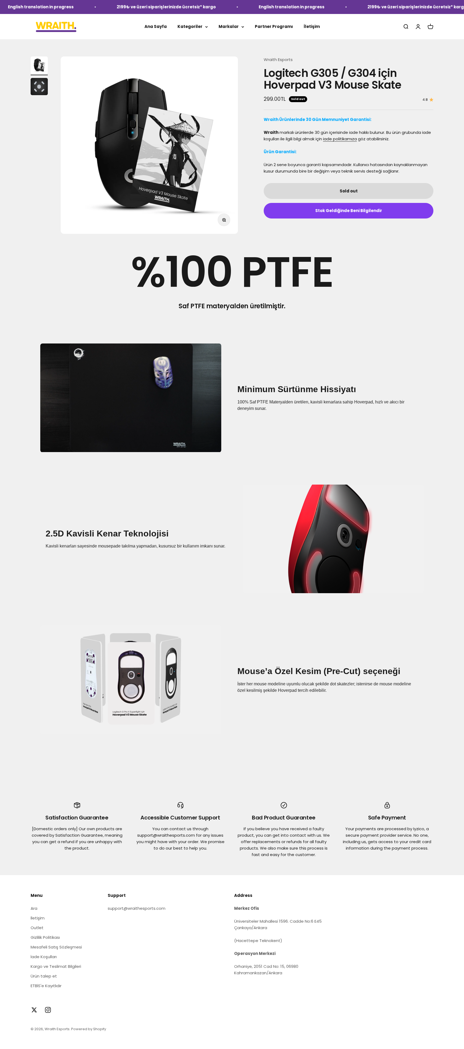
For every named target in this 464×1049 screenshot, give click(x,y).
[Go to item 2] (39, 87)
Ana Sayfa (155, 26)
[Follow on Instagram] (48, 1010)
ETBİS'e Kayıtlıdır (46, 986)
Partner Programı (274, 26)
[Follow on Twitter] (34, 1010)
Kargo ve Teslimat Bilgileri (56, 966)
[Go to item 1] (39, 65)
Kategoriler (189, 26)
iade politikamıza (340, 139)
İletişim (312, 26)
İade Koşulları (44, 957)
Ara (34, 908)
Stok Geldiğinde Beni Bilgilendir (348, 210)
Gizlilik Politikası (45, 937)
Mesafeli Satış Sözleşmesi (56, 947)
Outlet (37, 927)
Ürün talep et (44, 976)
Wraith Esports (278, 59)
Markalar (229, 26)
